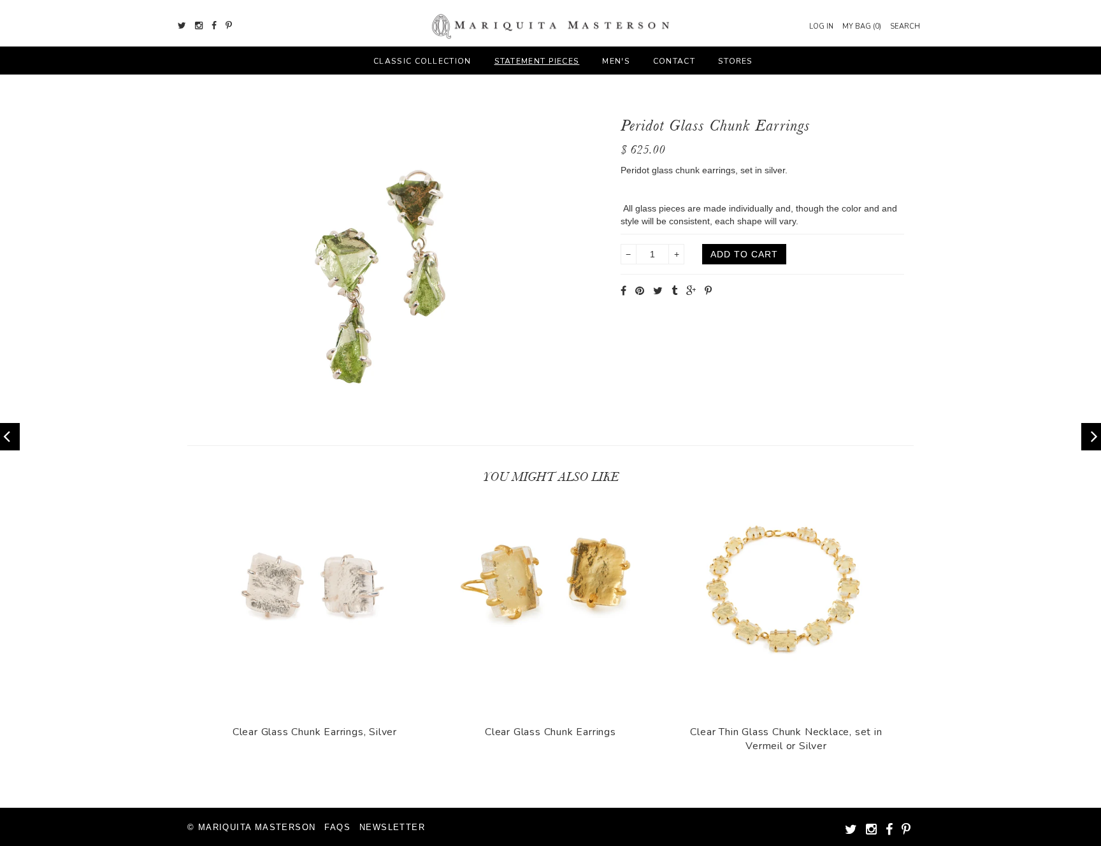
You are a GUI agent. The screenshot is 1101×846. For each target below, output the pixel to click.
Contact (674, 61)
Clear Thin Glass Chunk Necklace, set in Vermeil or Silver (786, 739)
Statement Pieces (537, 61)
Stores (735, 61)
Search (905, 26)
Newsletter (392, 827)
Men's (616, 61)
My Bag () (861, 26)
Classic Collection (422, 61)
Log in (821, 26)
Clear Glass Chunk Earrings (550, 732)
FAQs (337, 827)
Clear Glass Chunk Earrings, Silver (315, 732)
